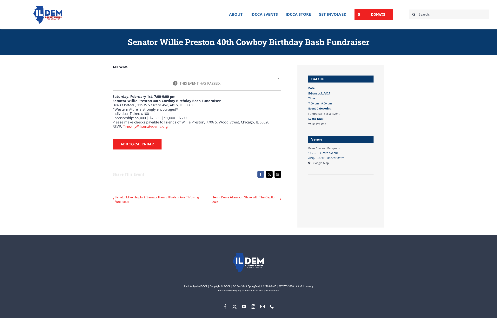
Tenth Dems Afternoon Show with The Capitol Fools (242, 199)
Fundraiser (315, 114)
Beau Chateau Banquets (324, 148)
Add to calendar (137, 144)
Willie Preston (317, 124)
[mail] (262, 306)
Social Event (332, 114)
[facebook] (225, 306)
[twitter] (234, 306)
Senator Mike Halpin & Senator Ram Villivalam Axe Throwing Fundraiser (157, 199)
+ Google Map (320, 163)
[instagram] (253, 306)
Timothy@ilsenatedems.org (145, 126)
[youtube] (244, 306)
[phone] (271, 306)
